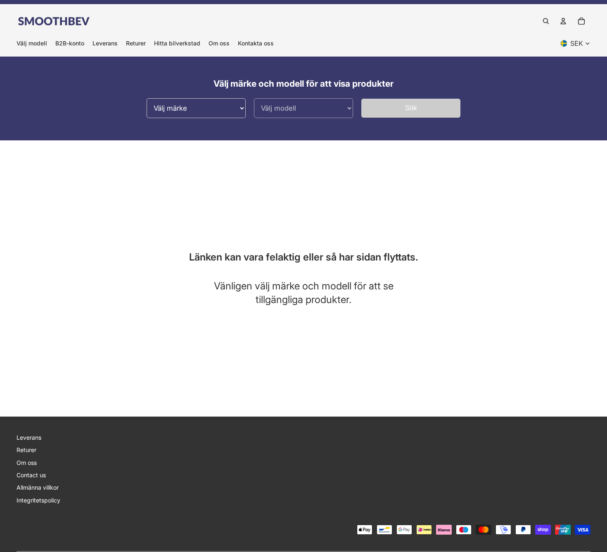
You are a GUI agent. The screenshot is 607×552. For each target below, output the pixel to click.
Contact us (31, 475)
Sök (411, 108)
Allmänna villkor (38, 487)
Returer (26, 449)
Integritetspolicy (38, 500)
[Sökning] (546, 21)
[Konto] (563, 21)
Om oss (27, 462)
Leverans (29, 437)
